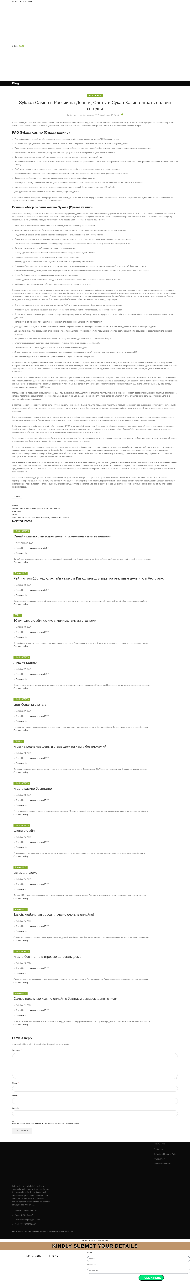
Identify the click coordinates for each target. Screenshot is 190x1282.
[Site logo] (33, 24)
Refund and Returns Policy (165, 1154)
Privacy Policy (159, 1159)
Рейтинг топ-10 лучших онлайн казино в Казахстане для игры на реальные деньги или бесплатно (88, 578)
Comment (17, 1050)
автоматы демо (25, 872)
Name (15, 1083)
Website (15, 1108)
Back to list (17, 512)
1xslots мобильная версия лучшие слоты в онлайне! (53, 914)
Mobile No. (92, 1265)
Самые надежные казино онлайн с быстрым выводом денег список (65, 998)
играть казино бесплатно (32, 788)
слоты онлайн (24, 830)
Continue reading (20, 562)
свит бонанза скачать (30, 704)
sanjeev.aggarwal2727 (89, 115)
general (18, 741)
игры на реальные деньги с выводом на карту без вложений (59, 746)
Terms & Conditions (162, 1164)
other (18, 615)
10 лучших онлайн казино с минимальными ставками (54, 620)
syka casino (147, 198)
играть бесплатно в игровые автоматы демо (47, 956)
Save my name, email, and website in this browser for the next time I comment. (46, 1124)
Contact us (158, 1149)
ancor (18, 496)
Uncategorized (95, 95)
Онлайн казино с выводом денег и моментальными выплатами (62, 536)
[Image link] (31, 1163)
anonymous (20, 573)
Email (15, 1096)
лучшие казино (25, 662)
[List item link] (31, 1217)
